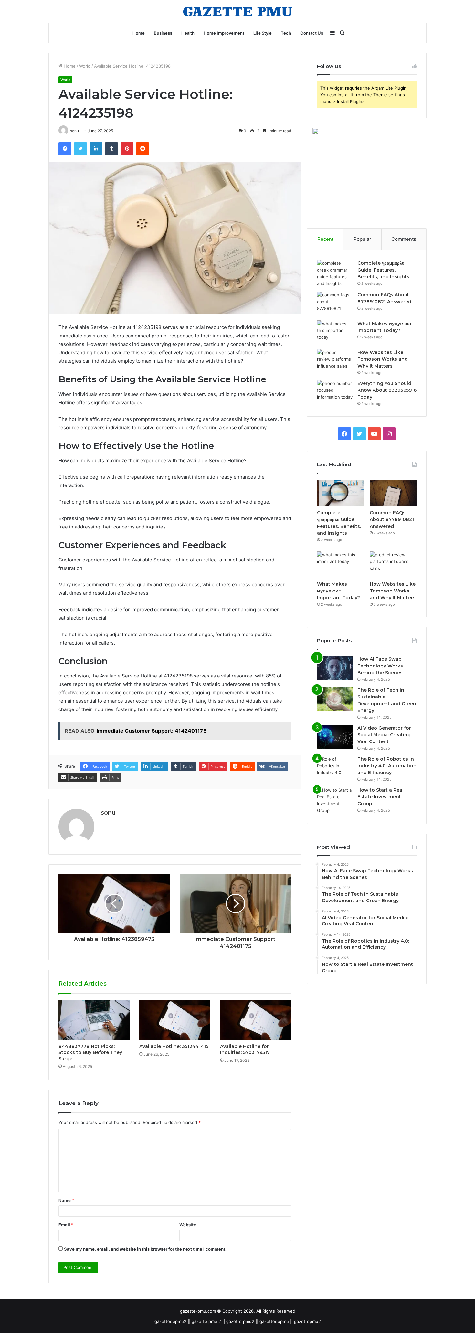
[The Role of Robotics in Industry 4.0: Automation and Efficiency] (335, 768)
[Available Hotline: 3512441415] (174, 1020)
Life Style (262, 33)
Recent (325, 239)
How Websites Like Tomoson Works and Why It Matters (382, 359)
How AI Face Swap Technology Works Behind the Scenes (380, 666)
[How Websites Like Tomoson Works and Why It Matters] (335, 361)
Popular (362, 239)
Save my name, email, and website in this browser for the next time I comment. (145, 1249)
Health (188, 33)
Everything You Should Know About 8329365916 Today (387, 390)
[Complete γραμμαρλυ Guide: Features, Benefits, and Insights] (335, 273)
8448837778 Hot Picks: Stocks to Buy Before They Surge (90, 1052)
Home (138, 33)
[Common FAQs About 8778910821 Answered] (335, 304)
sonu (108, 812)
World (84, 66)
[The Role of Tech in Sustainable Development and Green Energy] (335, 699)
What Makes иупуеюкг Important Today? (338, 591)
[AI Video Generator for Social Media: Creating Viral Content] (335, 737)
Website (187, 1224)
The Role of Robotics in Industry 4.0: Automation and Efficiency (387, 765)
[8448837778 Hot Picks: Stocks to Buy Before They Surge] (94, 1020)
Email (65, 1224)
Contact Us (311, 33)
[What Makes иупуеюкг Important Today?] (335, 332)
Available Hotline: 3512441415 (173, 1046)
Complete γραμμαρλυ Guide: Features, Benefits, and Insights (383, 270)
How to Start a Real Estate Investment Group (380, 796)
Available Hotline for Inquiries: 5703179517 (245, 1049)
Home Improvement (224, 33)
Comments (403, 239)
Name (66, 1200)
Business (163, 33)
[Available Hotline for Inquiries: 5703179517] (255, 1020)
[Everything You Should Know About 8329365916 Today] (335, 392)
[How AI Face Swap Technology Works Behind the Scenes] (335, 668)
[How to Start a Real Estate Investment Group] (335, 800)
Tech (286, 33)
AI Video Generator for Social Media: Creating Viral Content (384, 734)
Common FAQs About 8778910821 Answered (392, 519)
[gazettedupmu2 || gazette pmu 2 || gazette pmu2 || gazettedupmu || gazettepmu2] (237, 11)
